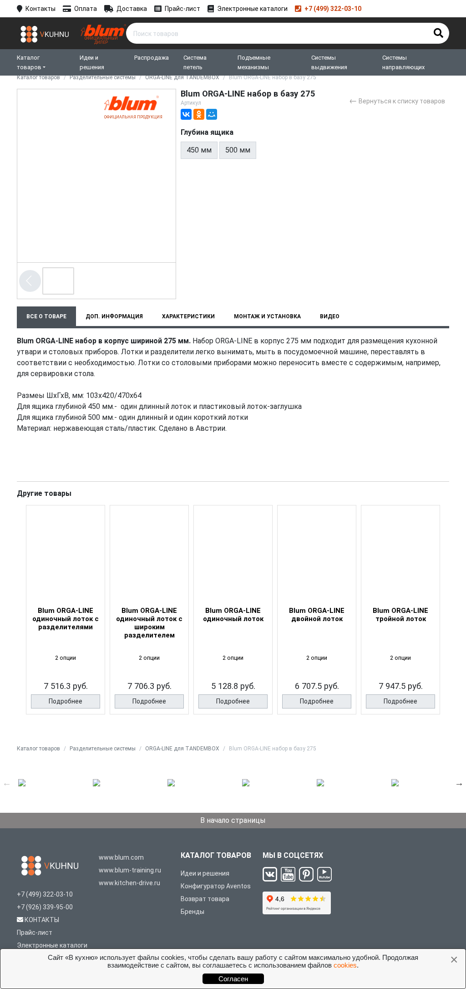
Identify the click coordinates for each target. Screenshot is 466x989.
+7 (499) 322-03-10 (332, 8)
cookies (345, 965)
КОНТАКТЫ (42, 919)
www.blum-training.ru (130, 870)
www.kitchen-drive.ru (129, 883)
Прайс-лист (182, 8)
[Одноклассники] (198, 114)
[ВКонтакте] (186, 114)
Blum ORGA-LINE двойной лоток (316, 615)
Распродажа (151, 57)
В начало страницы (233, 820)
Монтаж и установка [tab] (267, 316)
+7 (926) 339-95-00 (45, 907)
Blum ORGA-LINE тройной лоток (400, 615)
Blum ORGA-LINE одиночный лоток (233, 615)
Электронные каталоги (252, 8)
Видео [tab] (329, 316)
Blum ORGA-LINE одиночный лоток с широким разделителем (149, 623)
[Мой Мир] (211, 114)
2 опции (65, 657)
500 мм (237, 150)
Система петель (195, 62)
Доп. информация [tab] (114, 316)
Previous (6, 782)
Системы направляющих (403, 62)
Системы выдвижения (329, 62)
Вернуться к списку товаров (397, 100)
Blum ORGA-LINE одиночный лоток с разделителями (65, 619)
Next (459, 782)
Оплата (85, 8)
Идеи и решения (92, 62)
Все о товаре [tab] (46, 316)
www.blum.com (121, 857)
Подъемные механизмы (254, 62)
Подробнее (65, 701)
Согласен (233, 979)
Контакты (40, 8)
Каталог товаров (29, 62)
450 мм (199, 150)
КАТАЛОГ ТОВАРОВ (216, 855)
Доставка (131, 8)
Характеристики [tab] (188, 316)
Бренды (192, 911)
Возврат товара (205, 898)
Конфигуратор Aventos (216, 886)
